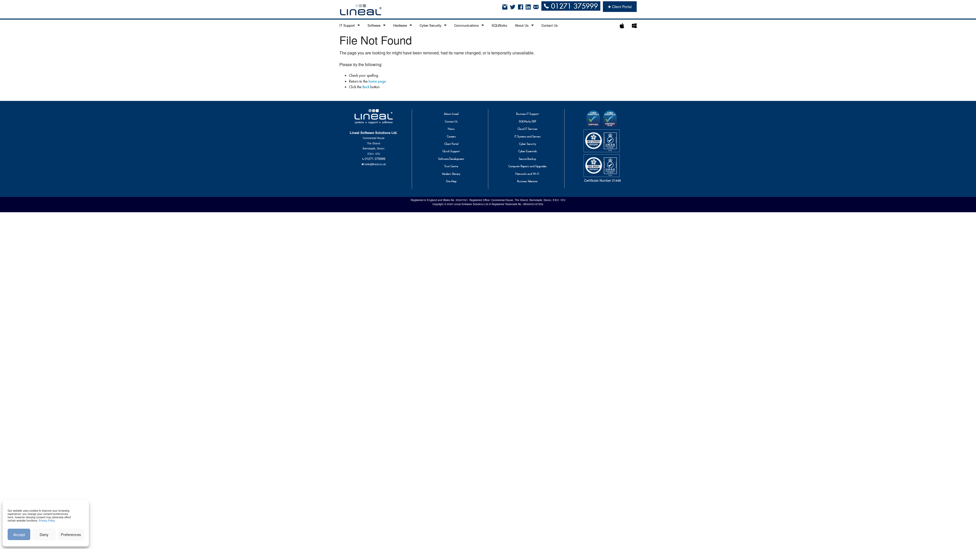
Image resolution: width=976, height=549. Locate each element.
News (451, 129)
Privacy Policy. (47, 520)
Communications (466, 25)
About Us (522, 25)
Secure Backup (527, 159)
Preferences (71, 534)
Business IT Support (527, 114)
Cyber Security (430, 25)
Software (374, 25)
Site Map (451, 181)
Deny (44, 534)
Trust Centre (451, 166)
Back (365, 87)
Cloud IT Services (527, 129)
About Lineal (451, 114)
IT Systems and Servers (527, 136)
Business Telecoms (527, 181)
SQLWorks (499, 25)
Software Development (451, 159)
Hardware (400, 25)
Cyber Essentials (527, 151)
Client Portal (451, 144)
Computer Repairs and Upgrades (527, 166)
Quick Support (451, 151)
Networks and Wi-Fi (527, 174)
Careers (451, 136)
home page (377, 81)
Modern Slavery (451, 174)
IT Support (347, 25)
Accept (19, 534)
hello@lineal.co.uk (375, 164)
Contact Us (549, 25)
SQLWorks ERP (527, 121)
